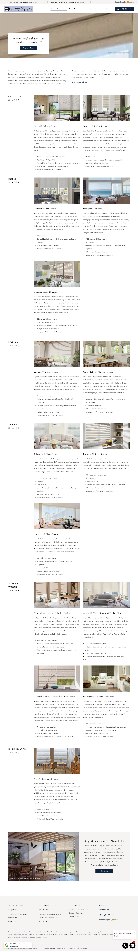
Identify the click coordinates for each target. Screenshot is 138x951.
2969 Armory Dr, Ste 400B (17, 914)
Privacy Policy (61, 948)
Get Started (80, 2)
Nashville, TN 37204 (15, 917)
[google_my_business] (109, 915)
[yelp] (113, 915)
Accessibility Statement (49, 948)
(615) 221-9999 (13, 910)
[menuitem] (44, 8)
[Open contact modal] (125, 946)
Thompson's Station (41, 937)
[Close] (32, 943)
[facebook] (100, 915)
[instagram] (104, 915)
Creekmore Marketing (81, 948)
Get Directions (33, 2)
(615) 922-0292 (44, 910)
